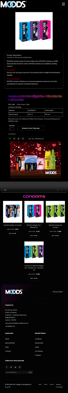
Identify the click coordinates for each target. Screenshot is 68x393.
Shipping (58, 384)
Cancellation (59, 387)
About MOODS (10, 343)
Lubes (37, 347)
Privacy (52, 384)
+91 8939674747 (10, 326)
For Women (39, 351)
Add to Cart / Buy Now (31, 128)
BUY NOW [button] (12, 233)
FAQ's (40, 384)
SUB (30, 372)
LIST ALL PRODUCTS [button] (36, 139)
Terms (45, 384)
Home (7, 339)
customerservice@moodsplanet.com (16, 323)
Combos (38, 355)
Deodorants (39, 343)
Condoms (38, 339)
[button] (63, 4)
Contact (8, 351)
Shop (7, 347)
